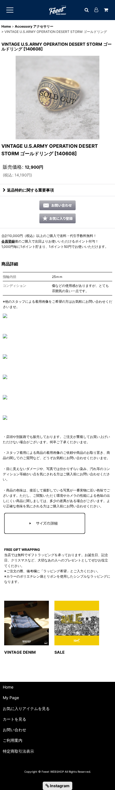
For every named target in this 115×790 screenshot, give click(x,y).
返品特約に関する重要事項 (30, 190)
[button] (57, 218)
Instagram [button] (59, 785)
